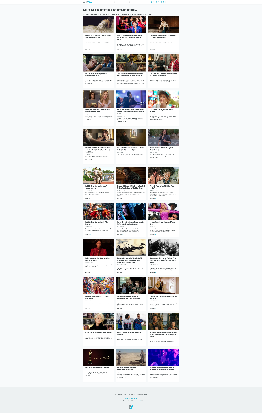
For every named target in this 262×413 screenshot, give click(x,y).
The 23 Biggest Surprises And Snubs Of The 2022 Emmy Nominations (163, 75)
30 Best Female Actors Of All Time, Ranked (98, 332)
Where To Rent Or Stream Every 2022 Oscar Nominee (162, 149)
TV (107, 2)
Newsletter (175, 2)
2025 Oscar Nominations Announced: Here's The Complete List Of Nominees (162, 369)
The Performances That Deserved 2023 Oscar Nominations (97, 259)
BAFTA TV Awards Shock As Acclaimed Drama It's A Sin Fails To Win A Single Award (129, 37)
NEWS (97, 2)
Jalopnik (127, 401)
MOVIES (102, 2)
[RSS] (164, 2)
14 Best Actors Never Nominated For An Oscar (162, 223)
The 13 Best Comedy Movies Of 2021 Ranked (161, 111)
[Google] (161, 2)
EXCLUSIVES (126, 2)
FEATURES (134, 2)
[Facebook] (151, 2)
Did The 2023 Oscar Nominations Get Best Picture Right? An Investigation (130, 149)
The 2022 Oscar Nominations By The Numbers (96, 223)
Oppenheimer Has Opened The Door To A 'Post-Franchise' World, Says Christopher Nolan (163, 260)
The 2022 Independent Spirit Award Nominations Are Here (96, 75)
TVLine (133, 401)
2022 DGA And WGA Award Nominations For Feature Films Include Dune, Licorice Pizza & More (98, 150)
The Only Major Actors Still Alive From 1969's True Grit (162, 187)
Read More (87, 49)
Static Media (122, 394)
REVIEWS (119, 2)
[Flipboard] (159, 2)
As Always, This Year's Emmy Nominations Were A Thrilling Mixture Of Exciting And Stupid (163, 334)
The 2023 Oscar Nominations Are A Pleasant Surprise (96, 187)
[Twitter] (154, 2)
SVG (142, 401)
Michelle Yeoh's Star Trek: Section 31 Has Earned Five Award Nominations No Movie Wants (130, 112)
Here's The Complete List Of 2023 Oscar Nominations (97, 297)
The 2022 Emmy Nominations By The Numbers (129, 333)
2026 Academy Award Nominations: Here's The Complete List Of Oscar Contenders (130, 75)
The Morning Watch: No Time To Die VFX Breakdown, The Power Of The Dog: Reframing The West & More (130, 260)
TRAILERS (112, 2)
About (123, 392)
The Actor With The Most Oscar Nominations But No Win (127, 369)
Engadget (121, 401)
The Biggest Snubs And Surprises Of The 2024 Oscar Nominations (97, 111)
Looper (138, 401)
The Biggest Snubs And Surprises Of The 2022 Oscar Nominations (162, 36)
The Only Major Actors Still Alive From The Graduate (163, 297)
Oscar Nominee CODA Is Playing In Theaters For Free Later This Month (128, 297)
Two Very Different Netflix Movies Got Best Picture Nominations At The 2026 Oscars (131, 187)
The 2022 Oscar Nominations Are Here (97, 368)
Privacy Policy (137, 392)
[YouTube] (156, 2)
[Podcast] (167, 2)
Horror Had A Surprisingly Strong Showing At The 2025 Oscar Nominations (130, 223)
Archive (128, 392)
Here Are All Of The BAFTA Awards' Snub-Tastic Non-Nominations (98, 36)
